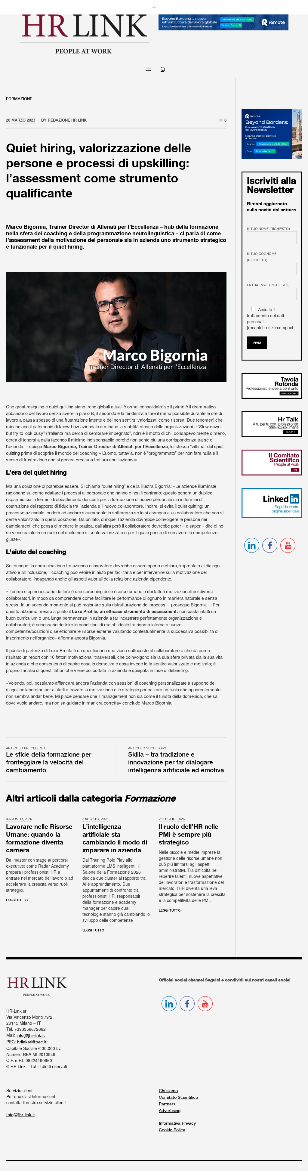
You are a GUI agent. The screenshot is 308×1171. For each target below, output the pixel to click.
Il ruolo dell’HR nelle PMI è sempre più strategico (188, 835)
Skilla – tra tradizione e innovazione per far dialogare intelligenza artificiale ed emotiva (176, 762)
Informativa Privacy (177, 1123)
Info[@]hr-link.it (20, 1115)
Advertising (169, 1111)
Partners (167, 1104)
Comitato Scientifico (178, 1097)
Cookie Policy (172, 1130)
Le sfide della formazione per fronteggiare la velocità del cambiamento (48, 762)
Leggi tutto (17, 900)
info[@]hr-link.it (31, 1035)
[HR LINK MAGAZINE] (84, 34)
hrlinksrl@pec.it (32, 1042)
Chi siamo (168, 1091)
